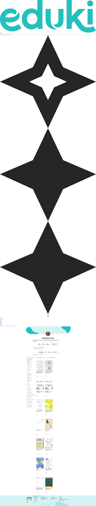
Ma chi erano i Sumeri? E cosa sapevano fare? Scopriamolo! (48, 372)
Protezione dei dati (61, 500)
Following (55, 352)
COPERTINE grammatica (48, 449)
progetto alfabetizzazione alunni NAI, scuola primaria (48, 391)
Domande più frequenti (54, 498)
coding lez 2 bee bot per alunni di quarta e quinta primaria (48, 411)
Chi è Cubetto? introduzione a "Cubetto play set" (48, 488)
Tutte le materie (29, 359)
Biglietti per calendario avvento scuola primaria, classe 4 (40, 372)
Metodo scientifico (39, 449)
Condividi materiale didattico (44, 498)
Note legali (60, 498)
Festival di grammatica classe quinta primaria (48, 469)
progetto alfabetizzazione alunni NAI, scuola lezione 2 (39, 391)
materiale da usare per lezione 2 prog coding (39, 488)
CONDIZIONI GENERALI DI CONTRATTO (64, 499)
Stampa (35, 499)
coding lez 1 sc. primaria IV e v (39, 469)
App (35, 500)
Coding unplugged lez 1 (39, 410)
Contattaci (52, 499)
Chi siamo (36, 498)
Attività (49, 352)
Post (45, 352)
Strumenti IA (36, 501)
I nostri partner (43, 499)
